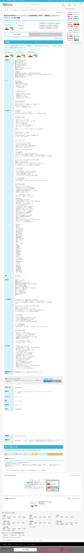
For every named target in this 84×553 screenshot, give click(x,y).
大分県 (23, 528)
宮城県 (8, 522)
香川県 (57, 524)
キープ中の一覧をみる (74, 475)
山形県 (18, 522)
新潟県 (35, 522)
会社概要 (4, 544)
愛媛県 (62, 524)
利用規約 (10, 544)
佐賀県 (4, 530)
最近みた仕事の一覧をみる (73, 498)
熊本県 (8, 528)
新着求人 (64, 5)
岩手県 (23, 522)
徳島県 (66, 524)
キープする (17, 34)
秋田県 (8, 524)
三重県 (71, 517)
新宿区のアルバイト (25, 470)
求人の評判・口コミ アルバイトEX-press (12, 537)
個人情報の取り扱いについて (20, 544)
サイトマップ (18, 540)
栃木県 (4, 518)
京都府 (40, 517)
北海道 (4, 522)
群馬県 (8, 518)
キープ (80, 4)
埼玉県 (14, 517)
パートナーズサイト (28, 540)
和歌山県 (31, 518)
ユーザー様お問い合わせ (9, 540)
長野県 (30, 522)
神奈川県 (9, 517)
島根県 (71, 522)
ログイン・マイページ (76, 1)
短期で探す (6, 535)
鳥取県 (76, 522)
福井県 (30, 524)
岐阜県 (66, 517)
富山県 (44, 522)
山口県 (66, 522)
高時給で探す (14, 535)
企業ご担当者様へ (31, 544)
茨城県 (23, 517)
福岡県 (4, 528)
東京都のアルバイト (17, 470)
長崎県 (19, 528)
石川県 (49, 522)
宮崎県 (8, 530)
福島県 (13, 522)
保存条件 (69, 5)
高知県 (71, 524)
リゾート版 (32, 527)
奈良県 (49, 517)
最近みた (75, 5)
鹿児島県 (14, 528)
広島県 (57, 522)
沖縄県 (13, 530)
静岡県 (62, 517)
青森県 (4, 524)
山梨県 (40, 522)
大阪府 (30, 517)
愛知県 (57, 517)
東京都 (4, 517)
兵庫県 (35, 517)
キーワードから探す (38, 540)
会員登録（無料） (66, 1)
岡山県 (62, 522)
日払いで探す (22, 535)
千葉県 (19, 517)
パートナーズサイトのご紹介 (76, 43)
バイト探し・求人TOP (9, 470)
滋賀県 (44, 517)
